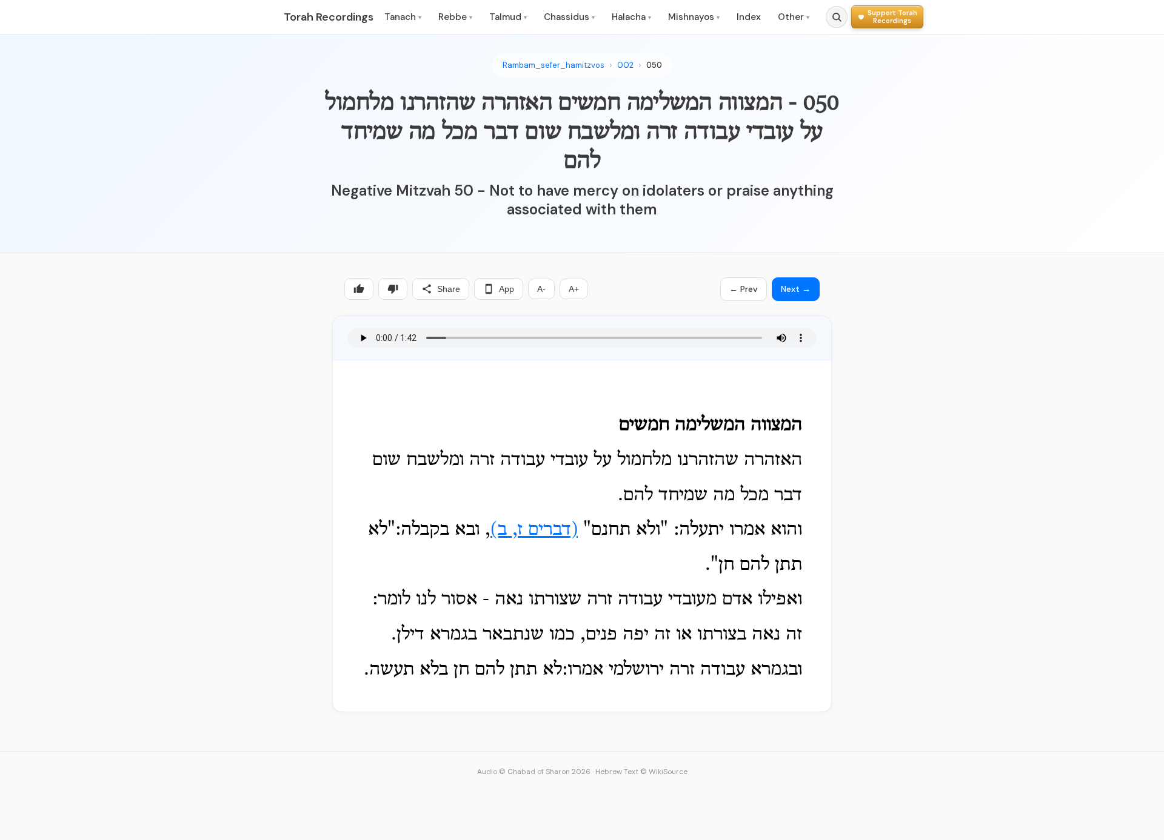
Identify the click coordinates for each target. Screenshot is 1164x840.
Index (749, 17)
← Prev (743, 288)
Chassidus (569, 17)
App (506, 289)
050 (654, 65)
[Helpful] (358, 289)
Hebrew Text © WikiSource (641, 771)
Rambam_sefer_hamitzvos (553, 65)
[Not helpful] (392, 289)
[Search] (837, 17)
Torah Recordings (328, 17)
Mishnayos (694, 17)
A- (541, 289)
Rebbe (455, 17)
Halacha (631, 17)
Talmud (508, 17)
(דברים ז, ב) (534, 530)
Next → (796, 288)
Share (448, 289)
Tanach (402, 17)
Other (793, 17)
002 (625, 65)
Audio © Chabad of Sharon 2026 (533, 771)
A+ (574, 289)
